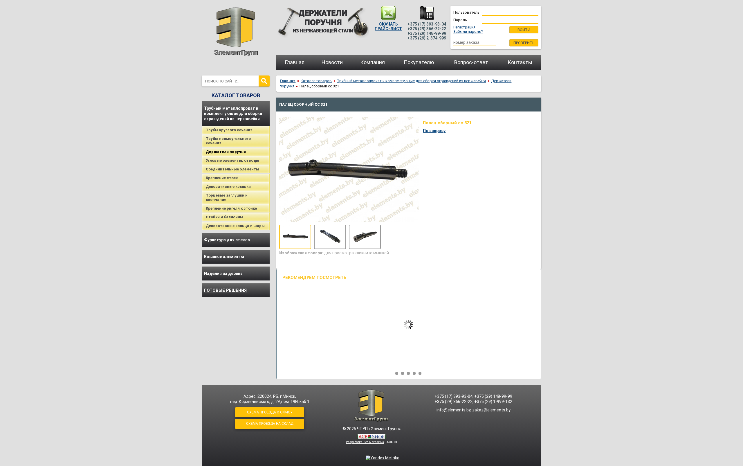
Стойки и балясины (224, 217)
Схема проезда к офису (270, 412)
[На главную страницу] (236, 31)
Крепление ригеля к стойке (231, 208)
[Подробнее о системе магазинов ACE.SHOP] (371, 437)
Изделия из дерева (223, 273)
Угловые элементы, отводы (232, 160)
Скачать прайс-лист (388, 26)
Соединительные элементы (232, 169)
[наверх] (371, 406)
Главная (294, 62)
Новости (332, 62)
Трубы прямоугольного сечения (228, 140)
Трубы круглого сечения (229, 130)
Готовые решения (225, 290)
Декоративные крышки (228, 186)
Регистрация (464, 27)
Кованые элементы (224, 256)
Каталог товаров (316, 81)
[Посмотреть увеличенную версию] (295, 237)
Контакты (520, 62)
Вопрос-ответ (471, 62)
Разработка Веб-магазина (365, 442)
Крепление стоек (222, 178)
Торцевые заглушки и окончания (227, 197)
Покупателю (419, 62)
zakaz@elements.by (491, 410)
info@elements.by (453, 410)
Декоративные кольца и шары (235, 226)
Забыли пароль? (468, 31)
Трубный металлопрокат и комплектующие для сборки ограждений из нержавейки (233, 113)
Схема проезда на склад (269, 424)
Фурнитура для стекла (227, 240)
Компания (372, 62)
